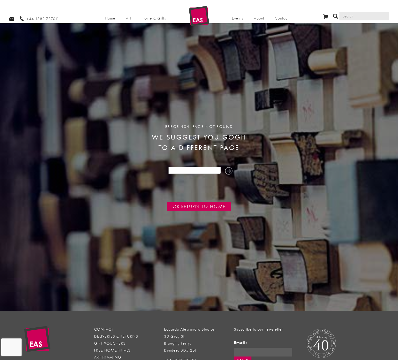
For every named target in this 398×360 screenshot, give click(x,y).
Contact (282, 18)
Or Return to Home (199, 206)
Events (237, 18)
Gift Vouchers (110, 343)
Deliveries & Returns (116, 336)
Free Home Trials (112, 350)
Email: (240, 342)
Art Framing (107, 357)
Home (110, 18)
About (259, 18)
